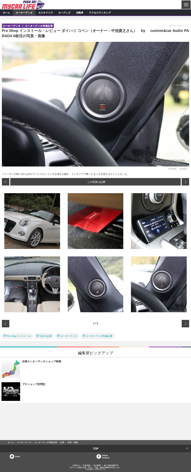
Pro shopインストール (19, 336)
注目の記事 (46, 336)
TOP (95, 448)
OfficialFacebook (105, 456)
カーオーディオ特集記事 (99, 336)
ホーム (6, 12)
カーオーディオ (24, 12)
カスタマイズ (45, 12)
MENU (185, 4)
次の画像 (185, 182)
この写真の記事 (96, 181)
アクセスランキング (100, 12)
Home (17, 456)
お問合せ (76, 465)
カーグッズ (64, 12)
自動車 (79, 12)
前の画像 (5, 182)
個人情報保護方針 (111, 465)
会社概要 (97, 465)
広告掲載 (86, 465)
